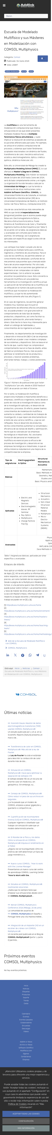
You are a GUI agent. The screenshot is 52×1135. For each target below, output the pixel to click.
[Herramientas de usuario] (43, 58)
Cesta (26, 1003)
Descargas (26, 1029)
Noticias (26, 989)
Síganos (26, 1054)
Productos (26, 995)
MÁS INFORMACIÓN (26, 1128)
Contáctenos (26, 1057)
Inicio (26, 986)
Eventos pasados (26, 1020)
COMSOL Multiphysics (12, 71)
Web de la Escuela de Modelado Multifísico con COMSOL (25, 642)
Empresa (26, 1060)
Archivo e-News (26, 1045)
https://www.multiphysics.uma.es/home (23, 605)
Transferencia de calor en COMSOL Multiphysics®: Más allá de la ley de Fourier (24, 750)
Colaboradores (26, 1023)
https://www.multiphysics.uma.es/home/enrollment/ (27, 611)
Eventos (26, 1017)
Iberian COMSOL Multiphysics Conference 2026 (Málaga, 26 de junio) (24, 906)
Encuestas (26, 1026)
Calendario (26, 1014)
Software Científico (26, 1048)
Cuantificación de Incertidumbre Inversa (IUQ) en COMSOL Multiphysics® (25, 818)
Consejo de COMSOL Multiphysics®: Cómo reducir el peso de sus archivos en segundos (25, 796)
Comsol (17, 57)
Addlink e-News (26, 1042)
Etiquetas (26, 992)
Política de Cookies (17, 1104)
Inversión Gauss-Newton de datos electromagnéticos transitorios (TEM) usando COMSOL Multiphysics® (24, 726)
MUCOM (24, 71)
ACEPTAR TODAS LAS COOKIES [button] (26, 1114)
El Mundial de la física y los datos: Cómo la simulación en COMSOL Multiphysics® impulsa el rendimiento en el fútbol (26, 841)
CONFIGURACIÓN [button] (26, 1121)
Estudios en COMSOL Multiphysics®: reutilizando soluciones (25, 885)
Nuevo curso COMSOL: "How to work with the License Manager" (25, 865)
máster (31, 71)
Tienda (26, 1001)
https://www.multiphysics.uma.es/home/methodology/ (28, 634)
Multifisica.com (26, 1051)
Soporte (26, 998)
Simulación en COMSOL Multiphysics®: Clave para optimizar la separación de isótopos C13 (25, 773)
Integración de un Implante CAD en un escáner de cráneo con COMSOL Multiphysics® (26, 928)
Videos (26, 1031)
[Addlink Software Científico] (25, 5)
